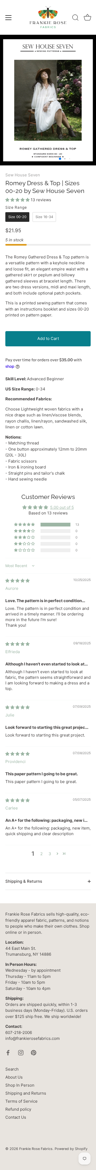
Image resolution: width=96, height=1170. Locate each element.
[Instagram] (20, 1052)
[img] (17, 580)
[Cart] (87, 18)
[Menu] (8, 18)
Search (12, 1069)
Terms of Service (21, 1101)
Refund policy (18, 1109)
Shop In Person (19, 1085)
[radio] (17, 217)
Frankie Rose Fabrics (36, 1149)
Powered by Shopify (71, 1149)
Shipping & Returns (23, 881)
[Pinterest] (33, 1052)
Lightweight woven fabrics (46, 409)
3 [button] (50, 853)
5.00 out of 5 (62, 507)
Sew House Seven (22, 174)
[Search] (75, 18)
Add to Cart (48, 338)
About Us (14, 1077)
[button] (18, 199)
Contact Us (15, 1117)
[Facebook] (8, 1052)
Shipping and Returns (25, 1093)
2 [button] (41, 853)
